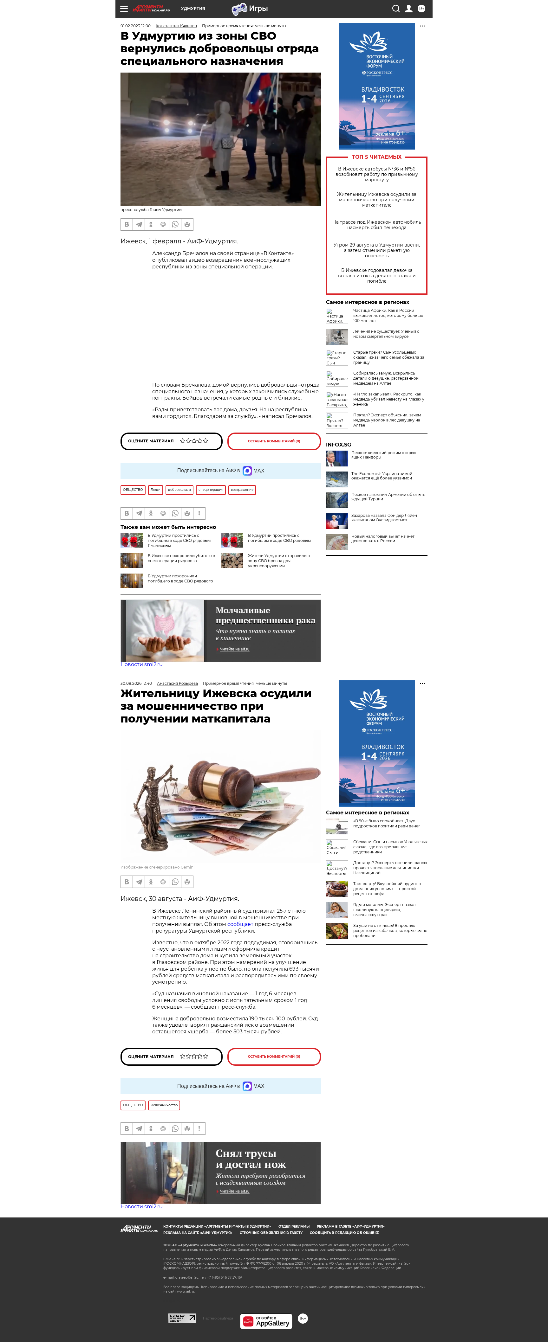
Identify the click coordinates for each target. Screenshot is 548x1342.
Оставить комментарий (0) (274, 441)
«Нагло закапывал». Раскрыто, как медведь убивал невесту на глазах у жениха (388, 399)
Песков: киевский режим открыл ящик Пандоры (383, 455)
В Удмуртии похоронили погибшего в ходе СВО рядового (180, 578)
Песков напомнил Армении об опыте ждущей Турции (388, 496)
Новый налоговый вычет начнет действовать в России (382, 538)
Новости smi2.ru (142, 664)
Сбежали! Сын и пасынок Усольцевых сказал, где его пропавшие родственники (390, 846)
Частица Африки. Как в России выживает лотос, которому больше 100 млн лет (388, 315)
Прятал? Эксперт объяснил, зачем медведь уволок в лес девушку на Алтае (387, 420)
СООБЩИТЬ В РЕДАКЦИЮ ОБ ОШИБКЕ (344, 1233)
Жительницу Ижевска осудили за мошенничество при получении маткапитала (376, 200)
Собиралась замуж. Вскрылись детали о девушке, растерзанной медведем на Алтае (386, 378)
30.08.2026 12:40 (136, 683)
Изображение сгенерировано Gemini (157, 867)
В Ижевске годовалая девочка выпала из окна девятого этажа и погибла (377, 276)
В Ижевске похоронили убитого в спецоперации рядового (181, 558)
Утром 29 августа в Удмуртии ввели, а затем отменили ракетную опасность (377, 250)
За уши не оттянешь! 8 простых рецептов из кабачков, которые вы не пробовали (390, 930)
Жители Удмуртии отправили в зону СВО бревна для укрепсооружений (279, 560)
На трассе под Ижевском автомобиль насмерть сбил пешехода (376, 225)
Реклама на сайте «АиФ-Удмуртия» (197, 1233)
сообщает (241, 924)
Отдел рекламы (294, 1226)
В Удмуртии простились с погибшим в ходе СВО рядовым (279, 538)
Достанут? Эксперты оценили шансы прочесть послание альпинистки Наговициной (390, 867)
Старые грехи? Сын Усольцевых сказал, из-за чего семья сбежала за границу (388, 357)
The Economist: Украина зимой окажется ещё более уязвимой (381, 476)
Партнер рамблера (218, 1318)
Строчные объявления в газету (271, 1233)
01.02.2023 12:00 (136, 25)
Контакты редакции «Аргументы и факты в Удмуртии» (217, 1226)
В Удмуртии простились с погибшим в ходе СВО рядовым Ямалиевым (179, 540)
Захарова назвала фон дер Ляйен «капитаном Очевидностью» (384, 517)
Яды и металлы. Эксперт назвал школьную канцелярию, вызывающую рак (384, 909)
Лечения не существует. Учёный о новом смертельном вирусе (386, 334)
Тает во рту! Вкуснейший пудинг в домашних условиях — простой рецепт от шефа (387, 888)
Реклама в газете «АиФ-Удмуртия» (351, 1226)
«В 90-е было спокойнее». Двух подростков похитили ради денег (386, 823)
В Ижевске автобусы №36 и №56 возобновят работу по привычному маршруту (377, 174)
